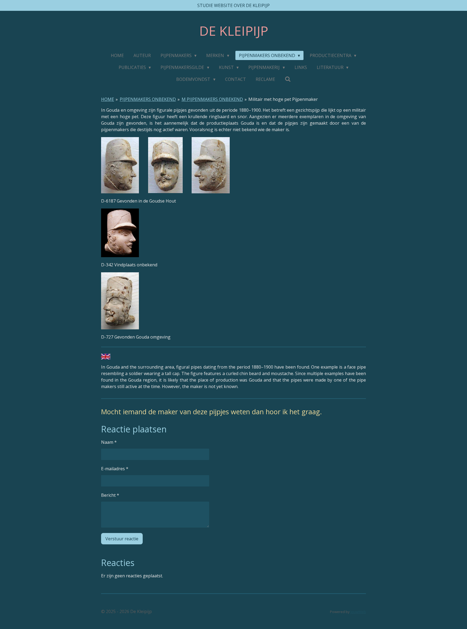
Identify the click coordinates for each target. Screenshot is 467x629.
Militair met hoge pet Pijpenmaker (283, 99)
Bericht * (110, 495)
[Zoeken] (287, 79)
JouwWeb (358, 611)
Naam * (109, 442)
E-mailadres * (114, 469)
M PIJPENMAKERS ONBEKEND (212, 99)
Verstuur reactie (121, 539)
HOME (107, 99)
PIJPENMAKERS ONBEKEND (148, 99)
